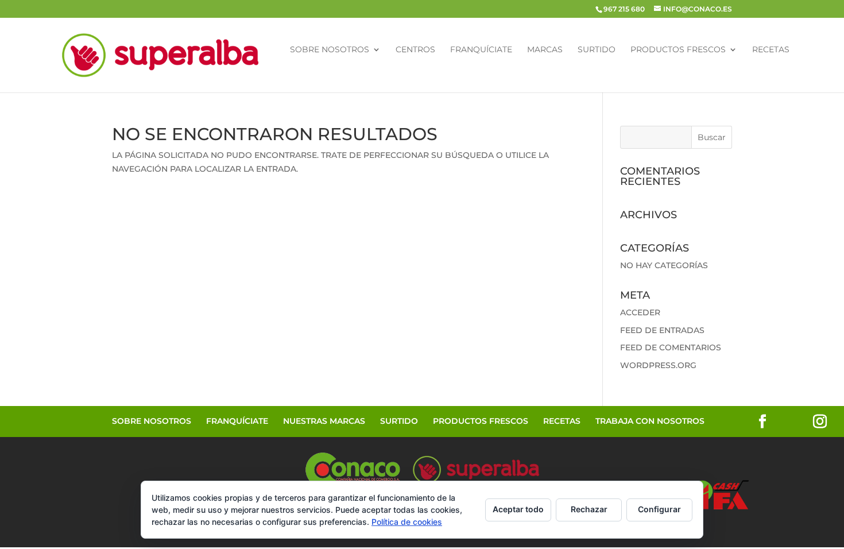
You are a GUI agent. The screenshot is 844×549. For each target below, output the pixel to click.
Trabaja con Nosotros (649, 421)
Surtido (596, 50)
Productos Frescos (678, 50)
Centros (415, 50)
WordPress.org (658, 365)
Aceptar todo (518, 509)
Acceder (640, 312)
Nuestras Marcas (324, 421)
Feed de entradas (662, 330)
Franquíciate (481, 50)
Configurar (659, 509)
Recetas (770, 50)
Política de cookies (406, 522)
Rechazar (589, 509)
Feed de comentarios (670, 347)
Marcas (545, 50)
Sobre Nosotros (329, 50)
